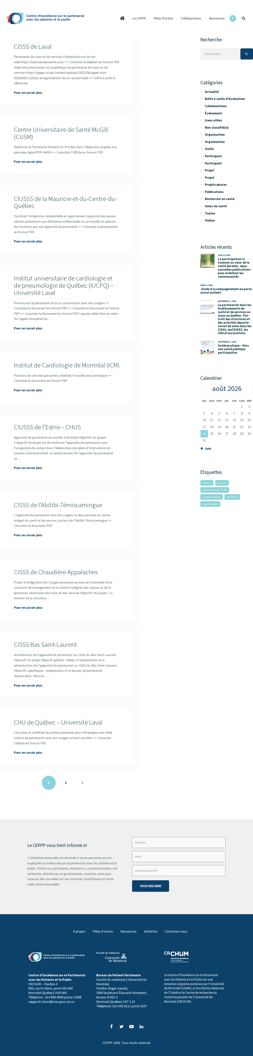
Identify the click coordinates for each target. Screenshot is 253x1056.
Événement (213, 113)
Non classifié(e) (217, 127)
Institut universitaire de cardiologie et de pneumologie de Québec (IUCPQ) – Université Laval (64, 285)
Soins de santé (216, 206)
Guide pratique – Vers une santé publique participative (233, 349)
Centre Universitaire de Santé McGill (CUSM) (61, 133)
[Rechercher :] (226, 54)
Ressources (128, 931)
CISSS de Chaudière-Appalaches (56, 572)
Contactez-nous (176, 931)
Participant (213, 156)
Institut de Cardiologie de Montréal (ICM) (67, 365)
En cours (222, 483)
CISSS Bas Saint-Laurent (45, 644)
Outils (209, 149)
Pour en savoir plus (28, 92)
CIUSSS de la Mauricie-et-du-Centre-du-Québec (65, 202)
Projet (209, 170)
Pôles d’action (103, 931)
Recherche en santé (219, 199)
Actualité (212, 92)
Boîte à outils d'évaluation (225, 99)
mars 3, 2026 (206, 285)
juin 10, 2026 (224, 255)
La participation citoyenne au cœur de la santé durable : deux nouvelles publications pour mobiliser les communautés (234, 267)
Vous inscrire (150, 886)
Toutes (210, 213)
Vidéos (210, 220)
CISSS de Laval (33, 46)
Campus (207, 483)
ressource (232, 497)
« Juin (206, 448)
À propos (79, 931)
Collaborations (216, 106)
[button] (244, 18)
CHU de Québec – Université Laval (58, 722)
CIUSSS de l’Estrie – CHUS (47, 427)
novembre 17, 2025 (227, 301)
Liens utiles (213, 120)
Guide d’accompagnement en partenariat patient (226, 290)
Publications (214, 192)
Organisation (215, 134)
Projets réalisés (211, 497)
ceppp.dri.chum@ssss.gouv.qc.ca (51, 1001)
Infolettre (150, 931)
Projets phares (216, 184)
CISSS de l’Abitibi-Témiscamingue (58, 505)
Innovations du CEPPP (214, 490)
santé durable (210, 504)
